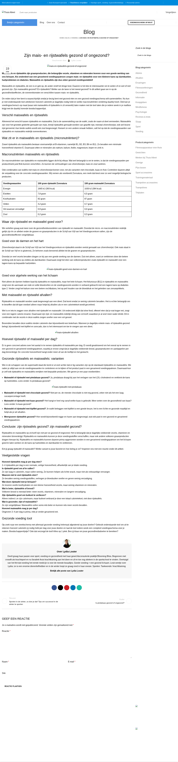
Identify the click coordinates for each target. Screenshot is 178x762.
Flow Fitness (97, 723)
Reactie (6, 631)
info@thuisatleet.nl (11, 715)
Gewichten (140, 152)
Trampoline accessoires (147, 183)
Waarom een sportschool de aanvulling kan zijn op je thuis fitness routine (166, 735)
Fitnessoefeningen (144, 88)
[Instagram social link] (171, 3)
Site (4, 673)
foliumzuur (92, 282)
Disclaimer (51, 721)
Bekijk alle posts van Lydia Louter (66, 571)
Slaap (138, 122)
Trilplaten (140, 193)
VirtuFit (94, 706)
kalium (27, 288)
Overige (139, 162)
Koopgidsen (141, 102)
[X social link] (60, 587)
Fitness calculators (55, 706)
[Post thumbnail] (146, 714)
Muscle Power (97, 712)
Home (62, 38)
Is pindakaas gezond (39, 381)
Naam (5, 662)
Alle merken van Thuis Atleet (105, 728)
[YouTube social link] (174, 3)
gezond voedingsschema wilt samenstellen (102, 99)
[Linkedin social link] (73, 587)
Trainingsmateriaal (144, 177)
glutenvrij (27, 251)
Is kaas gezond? (23, 404)
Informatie (140, 97)
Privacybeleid (53, 716)
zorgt (59, 260)
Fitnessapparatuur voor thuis (149, 147)
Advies (139, 73)
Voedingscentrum (54, 247)
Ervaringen (141, 83)
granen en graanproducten (44, 231)
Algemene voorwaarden (58, 711)
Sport (138, 127)
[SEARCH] (153, 12)
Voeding (74, 38)
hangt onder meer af (51, 352)
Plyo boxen (141, 168)
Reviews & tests (143, 117)
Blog (67, 38)
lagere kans (111, 285)
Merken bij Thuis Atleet (146, 158)
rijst (92, 125)
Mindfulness (141, 107)
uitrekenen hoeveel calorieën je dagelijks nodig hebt (49, 102)
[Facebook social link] (167, 3)
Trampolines (141, 187)
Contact (50, 726)
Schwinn (95, 717)
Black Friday (52, 731)
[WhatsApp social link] (79, 587)
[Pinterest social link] (66, 587)
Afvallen (139, 78)
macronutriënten (90, 102)
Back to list (66, 601)
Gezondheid (141, 92)
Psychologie (141, 112)
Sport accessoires (144, 172)
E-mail (71, 662)
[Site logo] (8, 12)
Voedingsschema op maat (141, 22)
